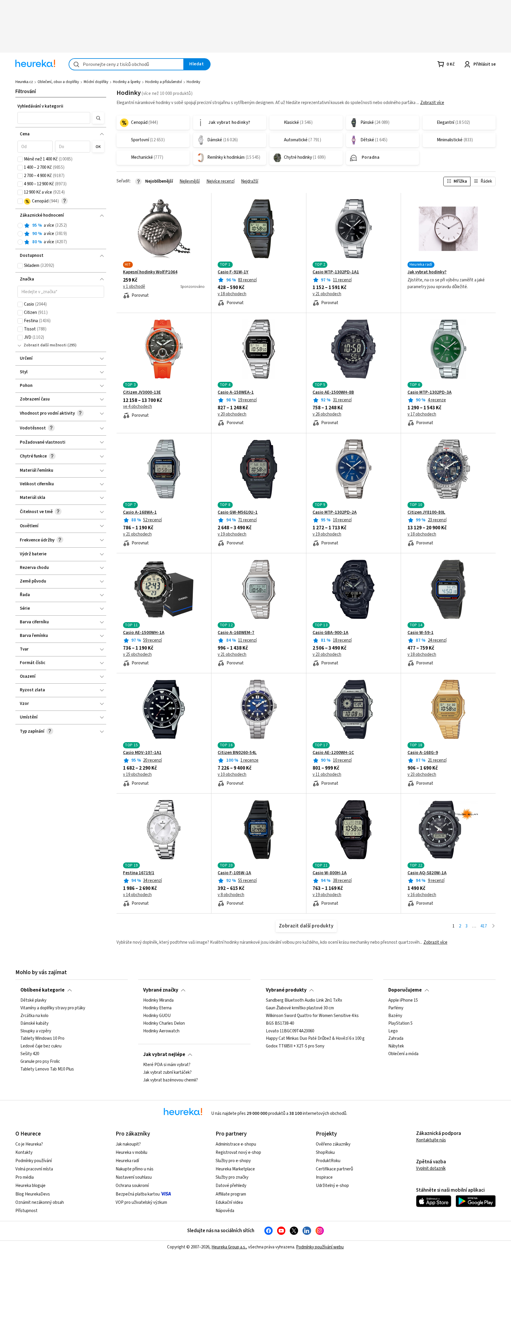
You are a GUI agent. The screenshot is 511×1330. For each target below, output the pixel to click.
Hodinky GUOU (157, 1016)
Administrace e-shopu (236, 1144)
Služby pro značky (232, 1177)
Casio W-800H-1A (330, 873)
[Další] (493, 926)
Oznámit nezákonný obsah (39, 1202)
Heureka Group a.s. (228, 1247)
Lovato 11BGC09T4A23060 (290, 1031)
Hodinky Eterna (157, 1008)
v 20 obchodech (232, 414)
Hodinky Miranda (158, 1000)
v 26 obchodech (327, 414)
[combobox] (126, 64)
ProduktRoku (328, 1161)
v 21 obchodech (327, 294)
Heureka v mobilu (131, 1152)
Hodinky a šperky (126, 82)
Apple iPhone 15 (403, 1000)
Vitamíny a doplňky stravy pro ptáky (52, 1008)
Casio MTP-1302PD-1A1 (336, 272)
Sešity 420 (29, 1054)
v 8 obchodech (231, 895)
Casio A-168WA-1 (140, 512)
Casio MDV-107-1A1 (142, 753)
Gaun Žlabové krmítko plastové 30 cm (300, 1008)
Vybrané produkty (286, 990)
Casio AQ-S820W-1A (427, 873)
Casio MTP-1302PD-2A (335, 512)
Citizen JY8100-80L (426, 512)
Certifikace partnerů (334, 1169)
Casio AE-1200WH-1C (333, 753)
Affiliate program (231, 1194)
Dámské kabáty (34, 1023)
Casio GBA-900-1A (330, 633)
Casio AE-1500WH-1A (143, 633)
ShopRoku (325, 1152)
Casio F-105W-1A (234, 873)
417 (484, 926)
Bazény (395, 1016)
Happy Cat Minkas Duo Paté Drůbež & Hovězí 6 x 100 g (315, 1039)
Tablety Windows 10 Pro (42, 1039)
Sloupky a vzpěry (35, 1031)
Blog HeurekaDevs (32, 1194)
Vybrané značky (160, 990)
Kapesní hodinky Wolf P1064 (150, 272)
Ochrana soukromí (132, 1186)
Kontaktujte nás (431, 1140)
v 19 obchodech (232, 534)
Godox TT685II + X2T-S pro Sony (295, 1046)
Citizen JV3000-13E (142, 392)
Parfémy (395, 1008)
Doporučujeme (405, 990)
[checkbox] (20, 159)
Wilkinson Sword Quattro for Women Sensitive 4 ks (312, 1016)
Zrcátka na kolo (34, 1016)
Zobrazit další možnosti (45, 345)
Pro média (24, 1177)
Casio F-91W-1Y (233, 272)
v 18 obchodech (232, 294)
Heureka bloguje (30, 1186)
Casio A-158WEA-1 (236, 392)
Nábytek (396, 1046)
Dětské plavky (33, 1000)
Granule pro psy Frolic (40, 1062)
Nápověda (225, 1211)
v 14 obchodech (137, 895)
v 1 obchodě (134, 287)
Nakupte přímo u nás (134, 1169)
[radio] (20, 225)
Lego (393, 1031)
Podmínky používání (33, 1161)
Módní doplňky (96, 82)
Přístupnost (26, 1211)
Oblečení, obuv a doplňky (58, 82)
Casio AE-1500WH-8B (333, 392)
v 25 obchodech (137, 655)
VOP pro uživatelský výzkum (141, 1202)
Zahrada (395, 1039)
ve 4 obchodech (137, 407)
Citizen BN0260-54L (237, 753)
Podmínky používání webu (320, 1247)
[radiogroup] (60, 234)
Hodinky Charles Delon (164, 1023)
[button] (53, 118)
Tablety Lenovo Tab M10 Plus (47, 1069)
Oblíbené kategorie (42, 990)
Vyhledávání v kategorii (40, 106)
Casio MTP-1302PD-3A (429, 392)
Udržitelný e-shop (332, 1186)
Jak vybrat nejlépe (164, 1054)
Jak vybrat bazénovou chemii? (170, 1080)
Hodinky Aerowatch (161, 1031)
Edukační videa (229, 1202)
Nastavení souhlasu (134, 1177)
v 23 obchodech (327, 655)
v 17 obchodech (421, 414)
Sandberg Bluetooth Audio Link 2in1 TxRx (304, 1000)
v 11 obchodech (327, 775)
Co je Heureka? (29, 1144)
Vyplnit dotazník (431, 1168)
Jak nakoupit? (128, 1144)
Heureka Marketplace (235, 1169)
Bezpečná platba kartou (138, 1194)
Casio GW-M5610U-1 (238, 512)
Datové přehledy (231, 1186)
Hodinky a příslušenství (163, 82)
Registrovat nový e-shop (238, 1152)
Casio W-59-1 (420, 633)
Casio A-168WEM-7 (236, 633)
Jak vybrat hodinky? (427, 272)
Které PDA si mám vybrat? (166, 1065)
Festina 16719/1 (138, 873)
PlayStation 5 (400, 1023)
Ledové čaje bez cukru (41, 1046)
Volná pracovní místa (34, 1169)
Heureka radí (127, 1161)
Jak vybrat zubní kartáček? (167, 1073)
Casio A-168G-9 (422, 753)
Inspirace (324, 1177)
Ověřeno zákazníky (333, 1144)
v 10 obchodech (232, 775)
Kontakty (24, 1152)
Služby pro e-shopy (233, 1161)
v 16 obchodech (421, 895)
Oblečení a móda (403, 1054)
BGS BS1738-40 (280, 1023)
